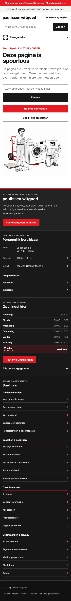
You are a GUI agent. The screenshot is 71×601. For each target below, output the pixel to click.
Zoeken (60, 26)
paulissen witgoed (19, 17)
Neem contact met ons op (21, 222)
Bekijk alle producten (35, 117)
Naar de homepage (35, 108)
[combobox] (28, 27)
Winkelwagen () (56, 17)
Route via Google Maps (19, 359)
